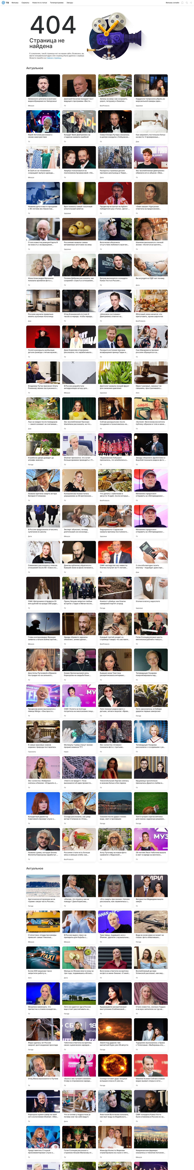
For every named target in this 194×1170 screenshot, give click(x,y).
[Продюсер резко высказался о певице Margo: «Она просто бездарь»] (43, 701)
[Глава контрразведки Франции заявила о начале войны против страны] (43, 629)
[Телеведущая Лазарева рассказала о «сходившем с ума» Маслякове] (151, 737)
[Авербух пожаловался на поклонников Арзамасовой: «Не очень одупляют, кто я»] (79, 163)
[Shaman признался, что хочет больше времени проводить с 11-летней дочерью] (79, 450)
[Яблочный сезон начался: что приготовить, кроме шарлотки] (151, 306)
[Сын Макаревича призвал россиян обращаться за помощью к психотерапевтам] (151, 342)
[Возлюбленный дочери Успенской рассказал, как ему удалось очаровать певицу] (151, 1107)
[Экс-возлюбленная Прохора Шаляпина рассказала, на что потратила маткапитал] (79, 414)
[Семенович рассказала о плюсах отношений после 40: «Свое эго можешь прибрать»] (43, 558)
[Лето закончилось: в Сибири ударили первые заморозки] (151, 701)
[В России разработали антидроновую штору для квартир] (79, 378)
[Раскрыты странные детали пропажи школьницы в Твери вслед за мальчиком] (115, 163)
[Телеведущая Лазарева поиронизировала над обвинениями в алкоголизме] (151, 665)
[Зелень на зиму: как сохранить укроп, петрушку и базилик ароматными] (115, 91)
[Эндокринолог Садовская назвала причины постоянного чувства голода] (115, 522)
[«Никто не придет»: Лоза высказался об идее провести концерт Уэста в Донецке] (79, 773)
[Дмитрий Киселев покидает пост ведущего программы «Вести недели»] (79, 91)
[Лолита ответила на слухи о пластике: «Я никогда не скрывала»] (79, 988)
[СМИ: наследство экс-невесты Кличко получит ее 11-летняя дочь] (115, 558)
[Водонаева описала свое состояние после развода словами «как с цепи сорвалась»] (151, 916)
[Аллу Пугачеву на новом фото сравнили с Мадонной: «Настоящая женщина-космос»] (115, 845)
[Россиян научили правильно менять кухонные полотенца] (43, 306)
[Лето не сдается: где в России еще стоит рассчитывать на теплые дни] (79, 1143)
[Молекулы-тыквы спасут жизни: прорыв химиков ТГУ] (79, 737)
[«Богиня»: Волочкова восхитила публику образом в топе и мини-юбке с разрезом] (151, 414)
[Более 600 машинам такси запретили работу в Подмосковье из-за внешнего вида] (43, 1107)
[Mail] (3, 2)
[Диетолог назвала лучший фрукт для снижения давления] (115, 378)
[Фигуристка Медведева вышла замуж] (151, 1035)
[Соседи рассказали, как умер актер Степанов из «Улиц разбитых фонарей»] (79, 809)
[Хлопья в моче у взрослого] (151, 593)
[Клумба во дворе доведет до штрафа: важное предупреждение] (43, 450)
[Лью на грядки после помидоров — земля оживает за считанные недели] (43, 414)
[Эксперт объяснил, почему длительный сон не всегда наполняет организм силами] (79, 522)
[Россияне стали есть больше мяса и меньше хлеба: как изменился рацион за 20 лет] (79, 845)
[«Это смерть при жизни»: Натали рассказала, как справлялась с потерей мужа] (115, 1035)
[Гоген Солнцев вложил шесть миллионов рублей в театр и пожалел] (151, 629)
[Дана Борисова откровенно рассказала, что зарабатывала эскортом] (79, 342)
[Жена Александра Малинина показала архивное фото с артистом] (43, 270)
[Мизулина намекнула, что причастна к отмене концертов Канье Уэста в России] (43, 1143)
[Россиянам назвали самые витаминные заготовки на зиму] (79, 235)
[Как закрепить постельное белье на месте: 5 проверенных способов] (151, 127)
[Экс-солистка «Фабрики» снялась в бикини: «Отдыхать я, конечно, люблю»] (43, 773)
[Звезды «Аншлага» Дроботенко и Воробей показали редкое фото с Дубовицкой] (151, 450)
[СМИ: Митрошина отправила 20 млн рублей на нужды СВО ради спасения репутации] (43, 593)
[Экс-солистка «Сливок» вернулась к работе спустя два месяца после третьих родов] (115, 952)
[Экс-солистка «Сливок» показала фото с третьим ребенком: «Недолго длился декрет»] (115, 737)
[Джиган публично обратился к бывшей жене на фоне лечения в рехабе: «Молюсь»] (79, 558)
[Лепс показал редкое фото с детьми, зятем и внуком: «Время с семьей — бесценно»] (115, 701)
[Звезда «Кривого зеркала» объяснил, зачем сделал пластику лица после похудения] (79, 629)
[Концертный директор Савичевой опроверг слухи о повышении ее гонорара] (43, 809)
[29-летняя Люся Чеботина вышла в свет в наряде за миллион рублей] (151, 845)
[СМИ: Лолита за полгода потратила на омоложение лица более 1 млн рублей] (79, 701)
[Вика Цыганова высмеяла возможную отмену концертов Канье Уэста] (79, 881)
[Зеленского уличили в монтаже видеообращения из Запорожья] (43, 91)
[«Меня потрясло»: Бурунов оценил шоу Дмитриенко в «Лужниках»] (151, 952)
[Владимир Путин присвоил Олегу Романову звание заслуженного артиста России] (43, 378)
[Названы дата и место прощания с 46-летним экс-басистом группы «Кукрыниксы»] (43, 199)
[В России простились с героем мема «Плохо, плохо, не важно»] (43, 988)
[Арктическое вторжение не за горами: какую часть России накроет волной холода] (43, 1035)
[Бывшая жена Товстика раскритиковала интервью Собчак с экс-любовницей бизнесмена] (115, 665)
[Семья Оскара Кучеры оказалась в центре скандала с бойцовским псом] (115, 127)
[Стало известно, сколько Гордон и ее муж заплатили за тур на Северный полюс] (151, 1143)
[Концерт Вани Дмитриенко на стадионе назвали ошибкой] (79, 127)
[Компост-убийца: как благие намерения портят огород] (115, 593)
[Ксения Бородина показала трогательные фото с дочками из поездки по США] (151, 988)
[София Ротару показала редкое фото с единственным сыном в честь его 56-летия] (43, 916)
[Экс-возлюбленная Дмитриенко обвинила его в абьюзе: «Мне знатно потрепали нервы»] (151, 163)
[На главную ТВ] (7, 2)
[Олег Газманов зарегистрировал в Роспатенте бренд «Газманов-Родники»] (79, 952)
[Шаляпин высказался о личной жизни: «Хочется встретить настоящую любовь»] (151, 235)
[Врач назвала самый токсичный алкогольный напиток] (79, 199)
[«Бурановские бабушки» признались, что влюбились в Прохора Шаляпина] (115, 450)
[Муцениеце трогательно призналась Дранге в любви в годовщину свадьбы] (151, 773)
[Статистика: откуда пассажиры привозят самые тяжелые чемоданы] (43, 1071)
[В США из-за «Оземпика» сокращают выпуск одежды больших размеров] (43, 163)
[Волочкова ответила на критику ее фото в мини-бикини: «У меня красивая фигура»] (115, 1107)
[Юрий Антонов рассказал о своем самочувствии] (43, 127)
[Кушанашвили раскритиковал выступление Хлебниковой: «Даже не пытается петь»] (115, 1143)
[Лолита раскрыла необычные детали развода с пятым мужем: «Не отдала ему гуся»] (43, 342)
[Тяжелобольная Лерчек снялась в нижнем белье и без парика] (115, 773)
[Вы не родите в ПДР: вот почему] (151, 270)
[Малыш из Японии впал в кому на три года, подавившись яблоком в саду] (79, 1107)
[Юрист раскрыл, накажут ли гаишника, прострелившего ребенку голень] (151, 378)
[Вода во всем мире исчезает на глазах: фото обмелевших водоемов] (151, 1071)
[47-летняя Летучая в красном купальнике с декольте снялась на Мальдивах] (115, 881)
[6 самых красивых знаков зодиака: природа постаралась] (43, 737)
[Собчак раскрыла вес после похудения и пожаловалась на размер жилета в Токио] (115, 414)
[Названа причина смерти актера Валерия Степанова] (43, 486)
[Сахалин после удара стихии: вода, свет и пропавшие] (115, 809)
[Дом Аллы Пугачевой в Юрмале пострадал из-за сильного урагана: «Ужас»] (43, 665)
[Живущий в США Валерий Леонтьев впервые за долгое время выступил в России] (115, 916)
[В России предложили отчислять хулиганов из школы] (43, 522)
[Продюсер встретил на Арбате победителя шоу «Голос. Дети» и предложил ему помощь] (115, 199)
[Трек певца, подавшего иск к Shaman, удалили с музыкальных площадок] (115, 1071)
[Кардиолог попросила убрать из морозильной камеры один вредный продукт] (151, 91)
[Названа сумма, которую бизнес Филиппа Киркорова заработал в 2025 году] (43, 845)
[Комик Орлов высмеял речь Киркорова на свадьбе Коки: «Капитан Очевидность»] (79, 665)
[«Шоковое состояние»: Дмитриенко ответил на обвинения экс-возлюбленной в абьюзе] (115, 306)
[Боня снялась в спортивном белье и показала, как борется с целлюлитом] (43, 881)
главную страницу (53, 58)
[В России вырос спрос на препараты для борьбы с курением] (79, 1071)
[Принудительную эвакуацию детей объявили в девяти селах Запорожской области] (115, 988)
